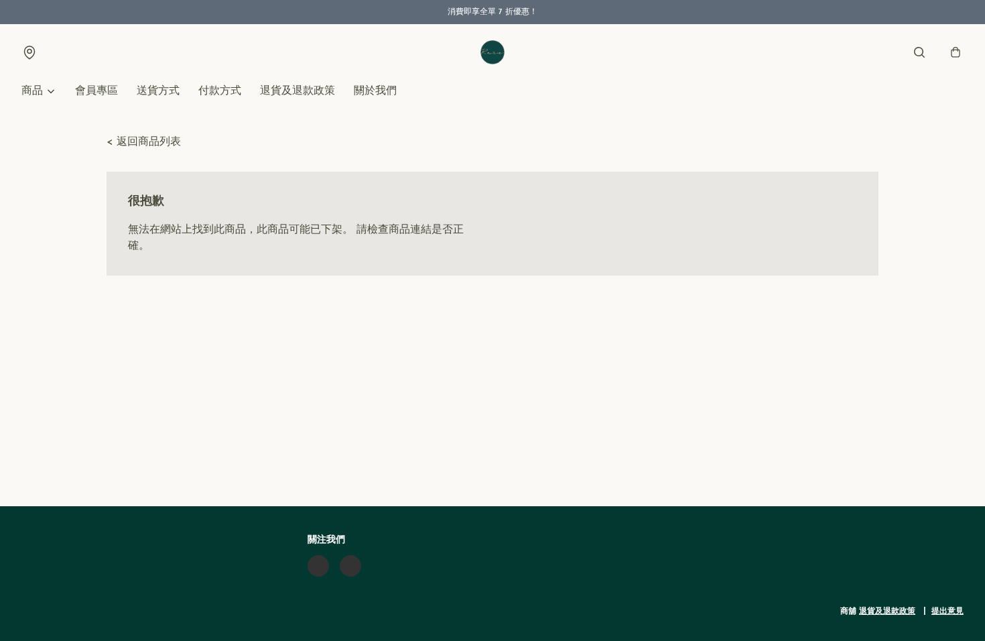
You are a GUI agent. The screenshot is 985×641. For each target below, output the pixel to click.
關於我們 (375, 91)
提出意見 (947, 611)
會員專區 (96, 91)
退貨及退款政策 (297, 91)
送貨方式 (158, 91)
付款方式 (219, 91)
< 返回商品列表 (144, 142)
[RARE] (492, 52)
